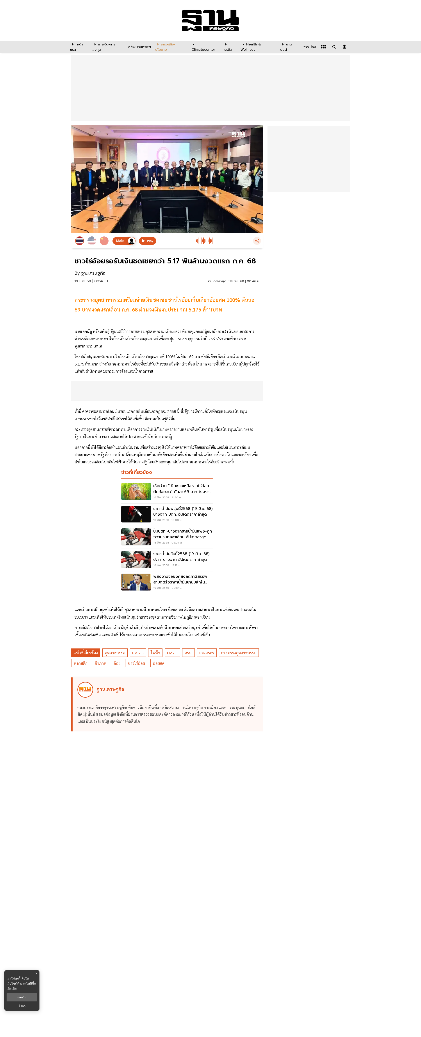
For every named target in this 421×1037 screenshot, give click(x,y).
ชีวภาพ (101, 663)
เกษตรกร (206, 652)
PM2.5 (172, 652)
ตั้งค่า (22, 1006)
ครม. (188, 652)
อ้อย (117, 663)
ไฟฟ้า (155, 652)
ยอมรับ (22, 997)
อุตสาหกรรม (115, 652)
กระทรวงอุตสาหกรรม (238, 652)
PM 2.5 (138, 652)
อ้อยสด (158, 663)
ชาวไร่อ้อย (137, 663)
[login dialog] (344, 47)
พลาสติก (80, 663)
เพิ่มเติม (12, 988)
